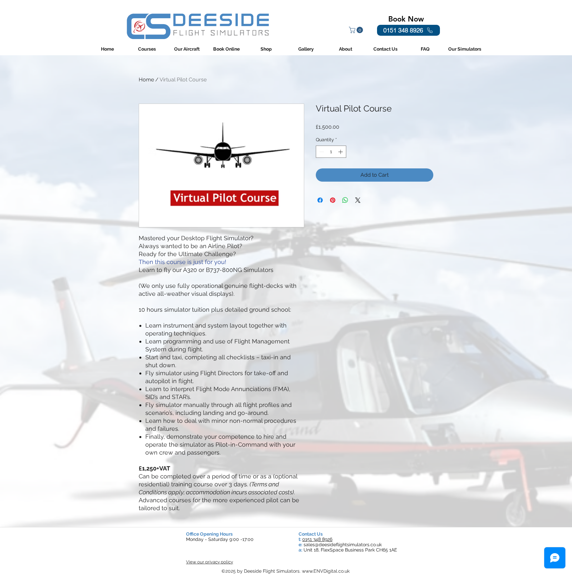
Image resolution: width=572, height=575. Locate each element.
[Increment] (341, 151)
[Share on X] (358, 200)
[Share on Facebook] (320, 200)
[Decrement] (321, 151)
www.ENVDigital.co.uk (326, 571)
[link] (356, 30)
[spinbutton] (331, 151)
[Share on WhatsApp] (345, 200)
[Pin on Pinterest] (333, 200)
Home (146, 79)
